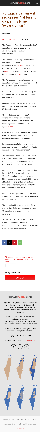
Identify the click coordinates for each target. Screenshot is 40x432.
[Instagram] (20, 346)
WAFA (10, 126)
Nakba (19, 65)
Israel (19, 74)
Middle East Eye (8, 39)
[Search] (37, 3)
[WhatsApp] (20, 242)
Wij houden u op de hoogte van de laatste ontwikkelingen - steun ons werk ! (19, 259)
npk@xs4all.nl (30, 340)
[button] (3, 3)
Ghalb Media (20, 428)
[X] (9, 242)
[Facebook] (4, 242)
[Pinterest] (14, 242)
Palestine (8, 71)
